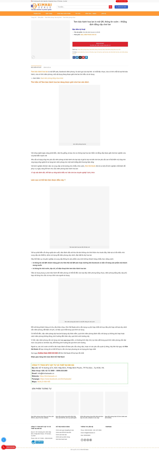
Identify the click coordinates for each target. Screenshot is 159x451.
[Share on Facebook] (74, 57)
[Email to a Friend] (80, 57)
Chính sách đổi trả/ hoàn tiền (63, 432)
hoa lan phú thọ (81, 52)
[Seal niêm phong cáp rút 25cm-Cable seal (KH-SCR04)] (116, 403)
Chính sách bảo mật (61, 434)
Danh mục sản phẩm (63, 13)
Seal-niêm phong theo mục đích (113, 49)
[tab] (36, 67)
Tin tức (77, 13)
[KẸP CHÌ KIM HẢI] (41, 6)
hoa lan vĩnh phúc (89, 52)
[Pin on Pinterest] (83, 57)
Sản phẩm (40, 17)
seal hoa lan (105, 52)
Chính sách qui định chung (63, 437)
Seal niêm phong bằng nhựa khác (52, 78)
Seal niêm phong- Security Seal (53, 17)
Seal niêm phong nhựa (69, 17)
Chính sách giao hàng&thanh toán (65, 430)
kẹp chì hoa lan (98, 52)
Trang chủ (37, 13)
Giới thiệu (49, 13)
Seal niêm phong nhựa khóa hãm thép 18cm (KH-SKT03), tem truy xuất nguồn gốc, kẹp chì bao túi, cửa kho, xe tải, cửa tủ (67, 417)
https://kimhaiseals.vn (48, 376)
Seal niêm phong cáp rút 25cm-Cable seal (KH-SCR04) (116, 417)
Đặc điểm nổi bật (36, 67)
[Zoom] (33, 57)
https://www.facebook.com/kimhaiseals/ (55, 379)
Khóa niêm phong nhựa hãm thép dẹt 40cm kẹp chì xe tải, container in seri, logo (91, 417)
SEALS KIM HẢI (44, 382)
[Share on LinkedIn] (86, 57)
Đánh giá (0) (47, 67)
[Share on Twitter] (77, 57)
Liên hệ (103, 13)
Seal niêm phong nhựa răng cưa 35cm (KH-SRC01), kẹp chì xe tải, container (42, 417)
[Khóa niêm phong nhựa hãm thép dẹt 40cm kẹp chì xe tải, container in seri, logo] (91, 403)
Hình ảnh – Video (90, 13)
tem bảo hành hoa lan (114, 52)
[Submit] (110, 7)
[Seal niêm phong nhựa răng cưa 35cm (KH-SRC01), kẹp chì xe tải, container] (42, 403)
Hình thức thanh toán (61, 439)
